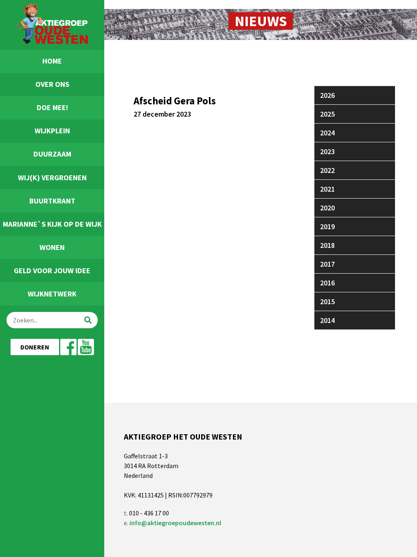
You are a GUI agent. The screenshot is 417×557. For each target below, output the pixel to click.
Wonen (52, 247)
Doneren (34, 347)
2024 (327, 132)
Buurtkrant (52, 201)
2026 (327, 95)
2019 (327, 226)
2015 (327, 301)
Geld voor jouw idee (52, 270)
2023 (327, 151)
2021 (327, 189)
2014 (327, 320)
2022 (327, 170)
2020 (327, 207)
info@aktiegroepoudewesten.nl (175, 523)
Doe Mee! (52, 107)
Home (52, 61)
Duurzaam (52, 154)
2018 (327, 245)
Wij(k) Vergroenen (52, 177)
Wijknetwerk (52, 293)
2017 (327, 264)
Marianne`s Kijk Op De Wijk (52, 224)
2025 (327, 114)
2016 (327, 282)
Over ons (52, 84)
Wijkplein (52, 130)
